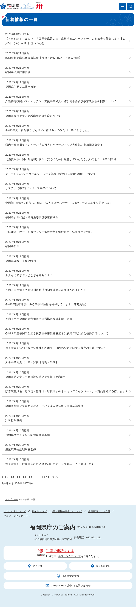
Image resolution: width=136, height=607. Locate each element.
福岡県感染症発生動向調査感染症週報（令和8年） (36, 376)
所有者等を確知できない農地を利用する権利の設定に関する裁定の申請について (55, 347)
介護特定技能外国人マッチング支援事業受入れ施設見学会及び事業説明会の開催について (61, 101)
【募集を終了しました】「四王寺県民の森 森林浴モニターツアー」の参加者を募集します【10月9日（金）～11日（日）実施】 (65, 41)
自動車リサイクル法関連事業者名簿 (27, 434)
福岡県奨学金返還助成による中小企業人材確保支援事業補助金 (44, 405)
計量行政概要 (13, 420)
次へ (55, 476)
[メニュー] (122, 6)
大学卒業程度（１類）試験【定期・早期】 (31, 362)
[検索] (130, 6)
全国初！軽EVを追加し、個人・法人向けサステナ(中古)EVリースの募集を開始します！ (60, 202)
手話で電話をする (60, 551)
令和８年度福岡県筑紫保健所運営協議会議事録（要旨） (40, 318)
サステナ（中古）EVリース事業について (30, 188)
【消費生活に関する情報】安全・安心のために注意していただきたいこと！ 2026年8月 (60, 159)
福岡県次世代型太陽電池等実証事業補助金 (31, 217)
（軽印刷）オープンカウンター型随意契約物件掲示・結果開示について (50, 231)
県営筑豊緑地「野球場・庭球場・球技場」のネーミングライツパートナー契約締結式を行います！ (66, 391)
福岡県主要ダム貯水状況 (20, 86)
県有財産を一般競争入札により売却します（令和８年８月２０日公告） (50, 463)
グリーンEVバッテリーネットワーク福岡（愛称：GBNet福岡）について (50, 173)
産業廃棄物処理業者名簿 (20, 449)
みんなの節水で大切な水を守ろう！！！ (30, 275)
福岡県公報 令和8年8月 (20, 260)
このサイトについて (15, 511)
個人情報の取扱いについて (67, 511)
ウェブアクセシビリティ (17, 515)
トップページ (11, 499)
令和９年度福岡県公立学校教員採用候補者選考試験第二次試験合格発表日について (57, 333)
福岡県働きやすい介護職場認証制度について (33, 115)
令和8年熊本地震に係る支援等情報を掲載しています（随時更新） (46, 304)
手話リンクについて (69, 556)
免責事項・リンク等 (99, 511)
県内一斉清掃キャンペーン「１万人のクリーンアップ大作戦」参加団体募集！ (54, 144)
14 (46, 476)
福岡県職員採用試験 (17, 72)
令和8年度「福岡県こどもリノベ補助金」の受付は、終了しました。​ (47, 130)
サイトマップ (39, 511)
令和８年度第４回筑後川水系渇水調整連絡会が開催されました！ (45, 289)
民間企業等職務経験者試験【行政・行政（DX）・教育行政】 (43, 57)
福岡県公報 (12, 246)
